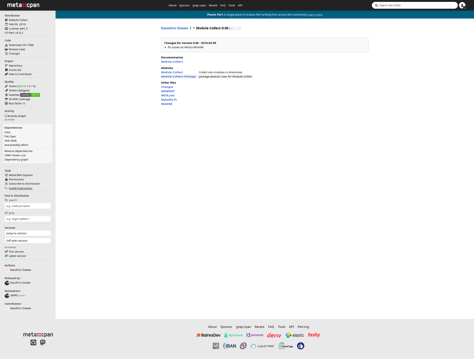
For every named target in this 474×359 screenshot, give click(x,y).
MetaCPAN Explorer (21, 175)
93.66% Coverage (19, 99)
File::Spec (10, 136)
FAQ (223, 5)
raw (22, 49)
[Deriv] (274, 335)
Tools (231, 5)
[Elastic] (294, 335)
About (172, 5)
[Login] (462, 5)
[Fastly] (314, 335)
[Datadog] (254, 335)
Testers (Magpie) (19, 90)
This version (16, 251)
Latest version (17, 256)
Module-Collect (18, 20)
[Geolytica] (216, 346)
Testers (13, 86)
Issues (13, 70)
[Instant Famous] (243, 346)
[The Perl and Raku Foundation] (300, 346)
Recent (213, 5)
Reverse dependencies (18, 151)
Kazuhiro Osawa (20, 282)
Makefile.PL (169, 99)
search (13, 200)
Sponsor (184, 5)
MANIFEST (168, 91)
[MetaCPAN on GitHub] (33, 346)
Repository (15, 65)
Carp (7, 132)
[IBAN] (229, 346)
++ (238, 28)
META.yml (168, 95)
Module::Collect (172, 61)
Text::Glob (10, 140)
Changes (14, 53)
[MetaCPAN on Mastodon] (46, 346)
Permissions (16, 179)
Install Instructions (20, 188)
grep (12, 213)
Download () (21, 45)
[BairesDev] (208, 335)
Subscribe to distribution (24, 183)
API (240, 5)
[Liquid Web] (263, 346)
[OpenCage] (285, 346)
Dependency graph (16, 159)
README (166, 104)
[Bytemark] (233, 335)
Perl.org (303, 327)
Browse (13, 49)
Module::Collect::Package (178, 76)
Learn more (315, 14)
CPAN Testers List (15, 155)
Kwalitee (14, 95)
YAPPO (14, 295)
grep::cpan (199, 5)
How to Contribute (20, 74)
